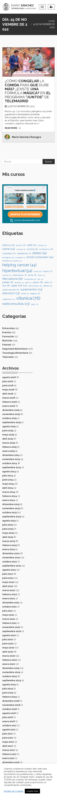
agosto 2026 (9, 377)
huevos (47, 271)
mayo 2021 (8, 615)
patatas (7, 282)
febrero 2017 (9, 754)
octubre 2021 (9, 606)
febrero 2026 (9, 402)
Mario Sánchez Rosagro (26, 137)
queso (38, 282)
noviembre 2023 (11, 508)
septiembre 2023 (11, 516)
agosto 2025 (9, 426)
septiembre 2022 (11, 566)
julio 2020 (7, 639)
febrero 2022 (9, 594)
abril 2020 (7, 652)
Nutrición (7, 340)
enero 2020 (8, 664)
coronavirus (46, 249)
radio (48, 282)
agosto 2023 (9, 520)
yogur (34, 304)
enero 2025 (8, 451)
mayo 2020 (8, 647)
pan (40, 279)
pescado (19, 282)
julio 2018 (7, 717)
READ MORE (11, 128)
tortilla (25, 293)
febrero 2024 (9, 496)
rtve (6, 285)
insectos (6, 275)
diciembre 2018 (10, 701)
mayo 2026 (8, 389)
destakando (24, 253)
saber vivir (19, 285)
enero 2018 (8, 721)
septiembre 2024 (11, 467)
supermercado (10, 290)
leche (32, 275)
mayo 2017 (8, 742)
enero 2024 (8, 500)
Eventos (6, 332)
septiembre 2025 (11, 422)
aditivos (8, 245)
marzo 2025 (8, 443)
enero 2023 (8, 549)
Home (51, 21)
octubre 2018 (9, 709)
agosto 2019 (9, 684)
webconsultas (16, 304)
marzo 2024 (8, 492)
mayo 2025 (8, 434)
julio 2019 (7, 688)
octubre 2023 (9, 512)
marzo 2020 (8, 656)
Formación (8, 336)
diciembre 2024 (11, 455)
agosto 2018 (9, 713)
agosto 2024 (9, 471)
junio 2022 (8, 578)
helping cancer (19, 265)
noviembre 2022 (11, 557)
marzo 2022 (8, 590)
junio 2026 (8, 385)
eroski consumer (39, 257)
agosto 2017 (9, 729)
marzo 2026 (8, 398)
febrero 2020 (9, 660)
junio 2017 (7, 738)
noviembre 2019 (11, 672)
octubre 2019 (9, 676)
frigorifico (7, 261)
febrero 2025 (9, 447)
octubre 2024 (9, 463)
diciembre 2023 (10, 504)
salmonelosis (35, 286)
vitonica (28, 298)
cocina (32, 249)
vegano (35, 293)
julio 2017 (7, 733)
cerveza (20, 249)
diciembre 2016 (10, 762)
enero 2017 (8, 758)
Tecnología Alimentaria (15, 353)
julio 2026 (7, 381)
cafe (32, 245)
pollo (28, 282)
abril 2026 (7, 393)
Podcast (6, 344)
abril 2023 (7, 537)
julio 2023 (7, 525)
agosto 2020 (9, 635)
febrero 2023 (9, 545)
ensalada (20, 257)
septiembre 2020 (11, 631)
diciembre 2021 (10, 602)
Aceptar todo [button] (32, 791)
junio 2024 (8, 479)
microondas (30, 279)
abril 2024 (7, 488)
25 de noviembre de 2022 (21, 106)
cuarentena (9, 253)
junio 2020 (8, 643)
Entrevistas (8, 328)
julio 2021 (7, 611)
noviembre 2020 (11, 627)
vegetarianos (8, 299)
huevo (37, 271)
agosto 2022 (9, 570)
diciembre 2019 (10, 668)
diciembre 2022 (11, 553)
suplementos (31, 289)
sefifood (47, 286)
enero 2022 (8, 598)
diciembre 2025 (10, 410)
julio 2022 (7, 574)
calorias (42, 245)
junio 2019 (7, 692)
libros (41, 275)
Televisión (8, 357)
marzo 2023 (8, 541)
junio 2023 (7, 529)
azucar (21, 245)
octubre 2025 (9, 418)
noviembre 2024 (11, 459)
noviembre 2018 (11, 705)
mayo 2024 (8, 484)
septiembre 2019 (11, 680)
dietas (39, 253)
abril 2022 (7, 586)
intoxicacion (20, 275)
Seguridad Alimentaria (14, 349)
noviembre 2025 (11, 414)
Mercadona (12, 278)
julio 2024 (7, 475)
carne (8, 248)
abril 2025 (7, 439)
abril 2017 (7, 746)
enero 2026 (8, 406)
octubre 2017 (9, 725)
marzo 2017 (8, 750)
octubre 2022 (9, 561)
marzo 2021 (8, 619)
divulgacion (8, 257)
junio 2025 (7, 430)
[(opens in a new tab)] (28, 62)
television (11, 293)
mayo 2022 (8, 582)
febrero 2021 (9, 623)
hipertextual (17, 270)
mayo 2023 (8, 533)
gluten (17, 261)
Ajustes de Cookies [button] (13, 791)
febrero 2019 (9, 697)
